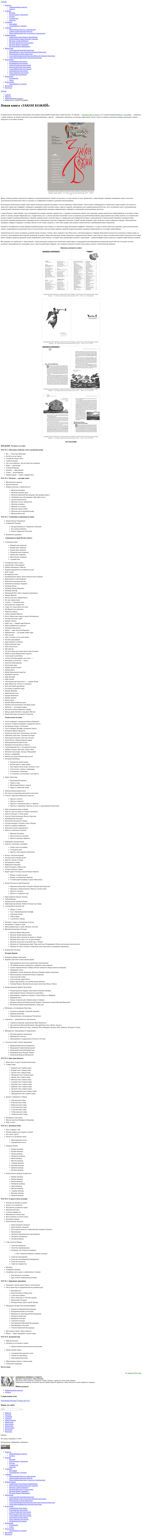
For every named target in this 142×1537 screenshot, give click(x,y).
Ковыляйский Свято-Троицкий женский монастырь (27, 52)
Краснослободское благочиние (20, 67)
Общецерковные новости (18, 7)
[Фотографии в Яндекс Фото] (21, 1401)
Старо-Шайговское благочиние (20, 69)
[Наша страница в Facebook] (5, 1401)
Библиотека (9, 76)
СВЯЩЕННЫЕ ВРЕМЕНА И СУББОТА (28, 1377)
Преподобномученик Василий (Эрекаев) (23, 39)
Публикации (13, 78)
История (12, 13)
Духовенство (13, 18)
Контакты (8, 88)
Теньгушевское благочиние (19, 73)
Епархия (8, 11)
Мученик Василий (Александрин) (21, 43)
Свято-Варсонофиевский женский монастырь (25, 58)
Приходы (12, 20)
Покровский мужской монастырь (21, 54)
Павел (120, 115)
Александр (127, 115)
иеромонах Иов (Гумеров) (90, 115)
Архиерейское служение (18, 26)
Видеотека (8, 86)
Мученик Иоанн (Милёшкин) (19, 46)
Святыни (8, 28)
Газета (11, 80)
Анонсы (12, 9)
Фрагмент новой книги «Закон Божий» (29, 1379)
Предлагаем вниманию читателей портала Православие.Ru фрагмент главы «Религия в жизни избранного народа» (55, 1382)
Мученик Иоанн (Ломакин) (19, 44)
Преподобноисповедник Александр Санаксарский (27, 33)
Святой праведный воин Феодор (20, 31)
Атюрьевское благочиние (18, 61)
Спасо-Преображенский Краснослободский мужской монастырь (32, 56)
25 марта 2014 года (133, 1373)
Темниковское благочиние (18, 71)
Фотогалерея (9, 82)
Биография (13, 24)
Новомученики (10, 35)
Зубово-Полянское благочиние (20, 65)
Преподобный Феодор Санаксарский (22, 29)
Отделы (12, 16)
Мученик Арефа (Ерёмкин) (18, 41)
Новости (8, 5)
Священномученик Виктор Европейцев (23, 37)
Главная (8, 95)
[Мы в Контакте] (28, 1401)
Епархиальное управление (18, 15)
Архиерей (8, 22)
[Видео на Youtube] (12, 1401)
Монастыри (9, 48)
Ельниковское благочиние (18, 63)
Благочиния (9, 59)
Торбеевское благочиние (18, 74)
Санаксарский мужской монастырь (21, 50)
